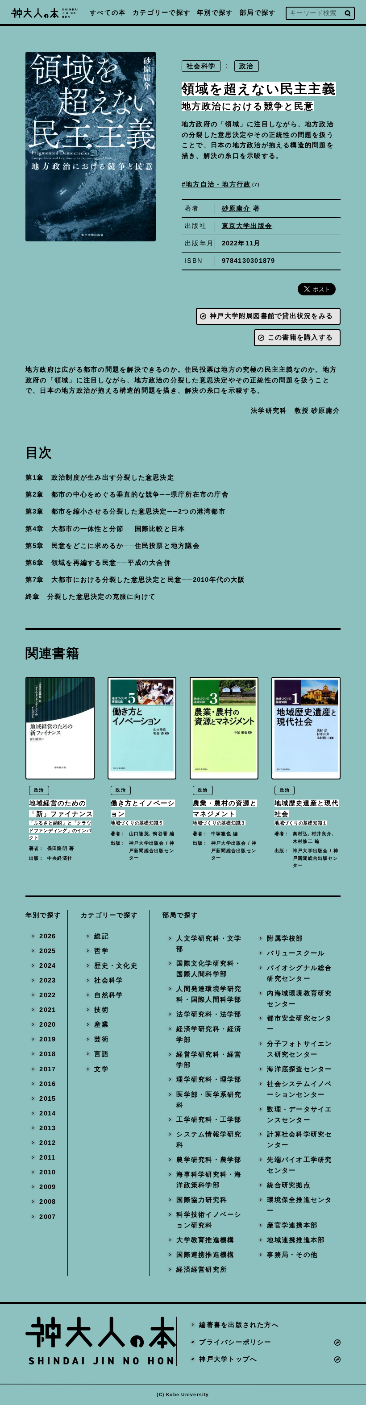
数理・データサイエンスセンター (299, 1114)
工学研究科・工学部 (208, 1119)
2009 (47, 1187)
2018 (47, 1054)
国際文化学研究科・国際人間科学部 (208, 969)
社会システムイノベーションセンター (299, 1089)
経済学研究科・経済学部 (208, 1034)
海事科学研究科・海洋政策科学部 (208, 1180)
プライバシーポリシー (235, 1342)
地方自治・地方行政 (222, 184)
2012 (47, 1142)
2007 (47, 1216)
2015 (47, 1098)
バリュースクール (296, 953)
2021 (47, 1009)
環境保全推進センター (299, 1205)
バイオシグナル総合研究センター (299, 973)
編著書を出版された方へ (239, 1324)
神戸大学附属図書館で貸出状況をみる (271, 315)
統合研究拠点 (288, 1185)
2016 (47, 1083)
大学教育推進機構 (205, 1239)
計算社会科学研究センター (299, 1140)
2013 (47, 1127)
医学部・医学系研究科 (208, 1100)
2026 (47, 936)
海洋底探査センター (299, 1069)
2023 (47, 980)
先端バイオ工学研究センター (299, 1165)
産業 (101, 1024)
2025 (47, 950)
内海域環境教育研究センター (299, 998)
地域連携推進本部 (296, 1239)
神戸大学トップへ (228, 1359)
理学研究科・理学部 (208, 1079)
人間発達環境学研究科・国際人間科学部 (208, 994)
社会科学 (201, 66)
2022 (47, 995)
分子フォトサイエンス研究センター (299, 1049)
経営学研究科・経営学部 (208, 1060)
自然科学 (108, 995)
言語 (101, 1054)
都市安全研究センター (299, 1023)
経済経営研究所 (201, 1269)
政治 (247, 66)
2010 (47, 1172)
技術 (101, 1009)
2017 (47, 1069)
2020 (47, 1024)
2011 (47, 1157)
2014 (47, 1113)
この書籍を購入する (300, 337)
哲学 (101, 950)
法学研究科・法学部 (208, 1014)
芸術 (101, 1039)
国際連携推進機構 (205, 1254)
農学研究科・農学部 (208, 1159)
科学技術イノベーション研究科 (208, 1220)
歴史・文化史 (115, 965)
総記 (101, 936)
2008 (47, 1202)
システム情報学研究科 (208, 1140)
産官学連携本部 (292, 1225)
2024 (47, 965)
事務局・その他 (292, 1254)
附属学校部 (285, 938)
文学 (101, 1069)
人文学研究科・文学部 (208, 944)
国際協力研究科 (201, 1199)
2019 (47, 1039)
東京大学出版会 (247, 225)
